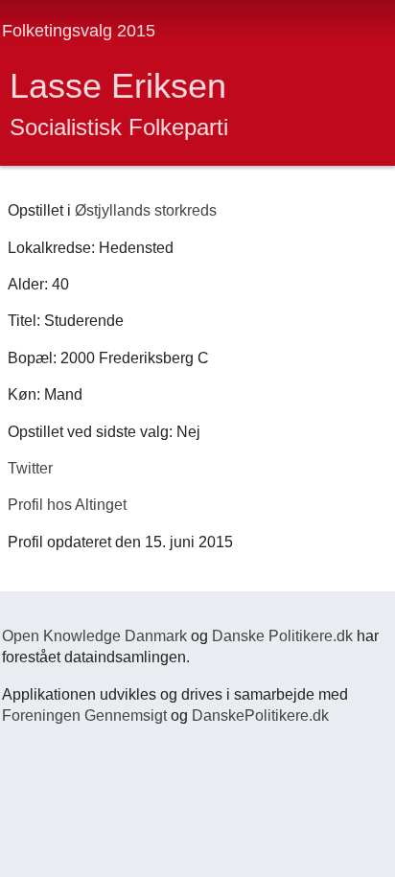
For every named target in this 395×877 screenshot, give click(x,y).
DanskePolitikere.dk (260, 715)
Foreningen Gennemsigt (84, 715)
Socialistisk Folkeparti (119, 127)
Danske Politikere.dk (282, 636)
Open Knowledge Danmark (94, 636)
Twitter (30, 468)
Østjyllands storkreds (146, 210)
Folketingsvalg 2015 (78, 30)
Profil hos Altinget (67, 504)
